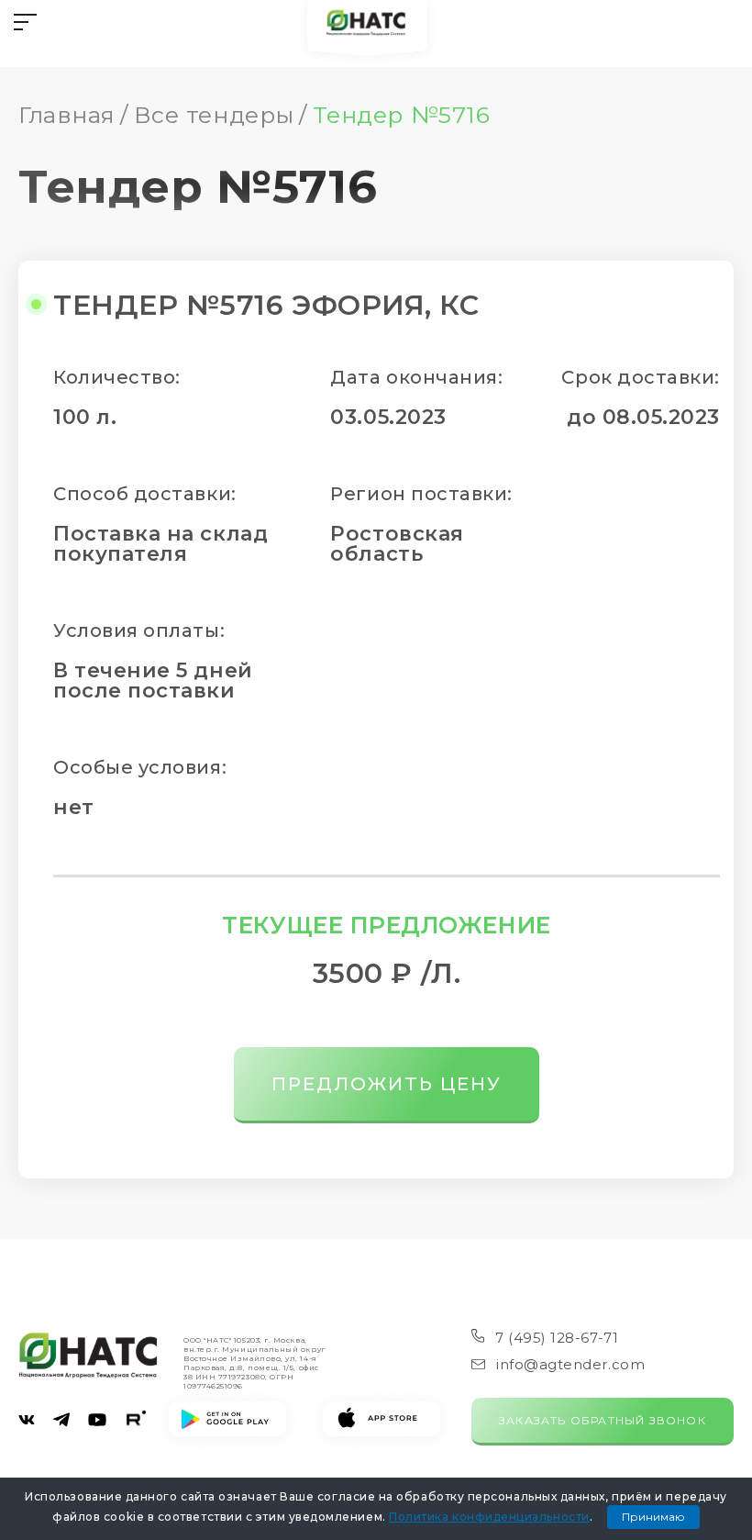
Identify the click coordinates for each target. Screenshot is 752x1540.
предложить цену (386, 1084)
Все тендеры (214, 114)
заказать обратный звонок (602, 1420)
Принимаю (653, 1516)
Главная (67, 114)
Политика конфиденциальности (489, 1516)
